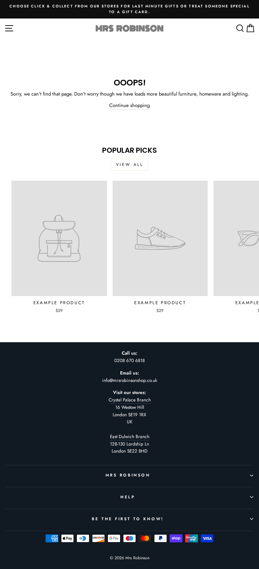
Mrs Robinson (128, 475)
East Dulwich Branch (129, 436)
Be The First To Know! (128, 519)
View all (129, 165)
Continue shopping (129, 105)
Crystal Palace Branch (130, 399)
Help (127, 497)
